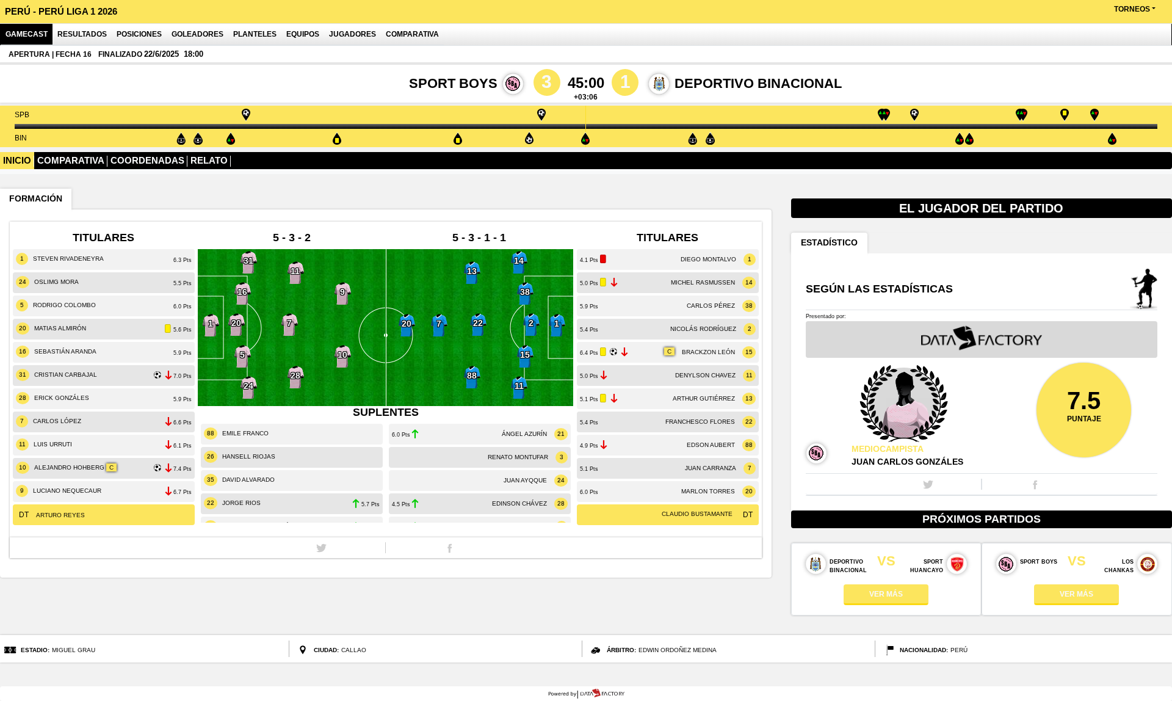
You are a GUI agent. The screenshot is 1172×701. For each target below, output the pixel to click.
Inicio (17, 160)
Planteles (255, 34)
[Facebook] (449, 547)
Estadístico (829, 242)
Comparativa (412, 34)
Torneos (1132, 9)
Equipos (302, 34)
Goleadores (197, 34)
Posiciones (139, 34)
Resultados (82, 34)
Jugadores (352, 34)
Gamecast (26, 34)
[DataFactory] (586, 693)
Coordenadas (147, 160)
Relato (209, 160)
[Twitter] (321, 547)
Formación (35, 198)
